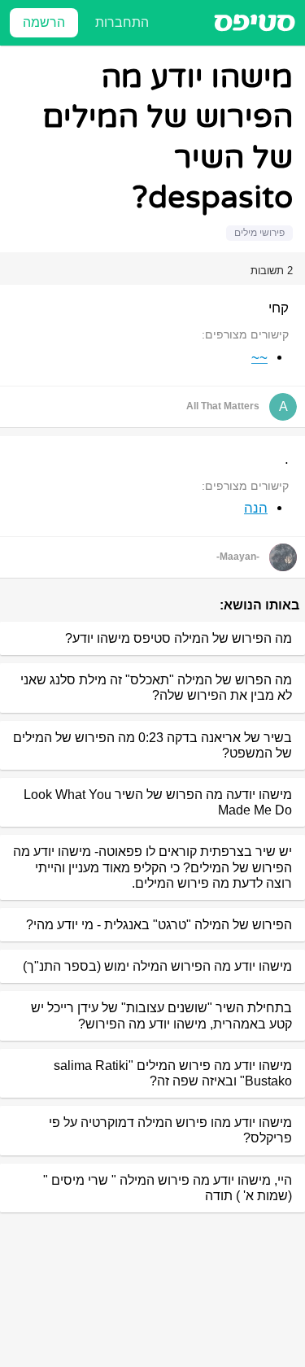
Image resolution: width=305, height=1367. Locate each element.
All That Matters (222, 406)
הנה (256, 508)
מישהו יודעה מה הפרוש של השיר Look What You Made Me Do (158, 802)
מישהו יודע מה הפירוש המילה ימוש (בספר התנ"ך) (157, 966)
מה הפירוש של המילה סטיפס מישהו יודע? (178, 638)
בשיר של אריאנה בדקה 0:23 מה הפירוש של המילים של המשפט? (152, 745)
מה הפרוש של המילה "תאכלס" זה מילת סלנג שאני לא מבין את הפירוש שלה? (156, 687)
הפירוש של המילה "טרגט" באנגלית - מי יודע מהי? (159, 925)
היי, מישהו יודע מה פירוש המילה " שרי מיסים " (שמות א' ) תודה (167, 1188)
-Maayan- (237, 556)
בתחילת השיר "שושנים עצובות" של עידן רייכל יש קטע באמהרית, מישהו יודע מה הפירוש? (161, 1015)
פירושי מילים (259, 232)
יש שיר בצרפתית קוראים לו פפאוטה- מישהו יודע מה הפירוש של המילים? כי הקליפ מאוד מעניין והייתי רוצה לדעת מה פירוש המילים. (152, 867)
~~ (259, 357)
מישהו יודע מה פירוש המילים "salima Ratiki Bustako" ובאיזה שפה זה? (173, 1073)
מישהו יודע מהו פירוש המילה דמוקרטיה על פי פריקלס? (170, 1130)
